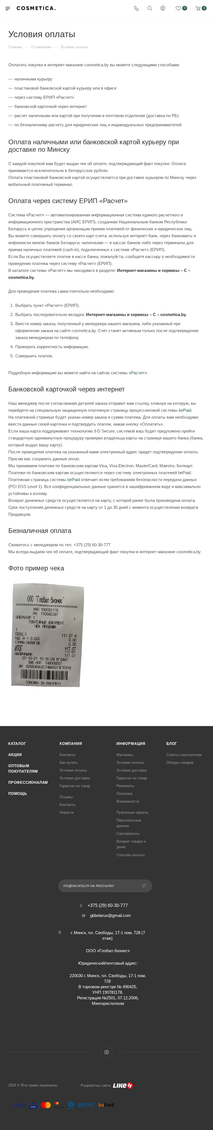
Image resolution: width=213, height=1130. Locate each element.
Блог (171, 744)
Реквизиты (125, 786)
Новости (66, 812)
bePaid (73, 479)
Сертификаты (127, 833)
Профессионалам (28, 782)
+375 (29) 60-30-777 (108, 905)
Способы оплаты (130, 855)
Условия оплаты (73, 770)
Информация (130, 744)
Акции (15, 755)
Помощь (17, 794)
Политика (124, 794)
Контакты (67, 755)
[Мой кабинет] (162, 8)
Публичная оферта (132, 812)
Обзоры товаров (180, 762)
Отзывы (66, 797)
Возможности (127, 801)
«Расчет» (138, 372)
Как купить (69, 762)
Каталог (17, 744)
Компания (71, 744)
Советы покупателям (184, 755)
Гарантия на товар (75, 786)
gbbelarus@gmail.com (110, 915)
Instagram (107, 1052)
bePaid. (185, 410)
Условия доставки (75, 778)
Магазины (124, 755)
